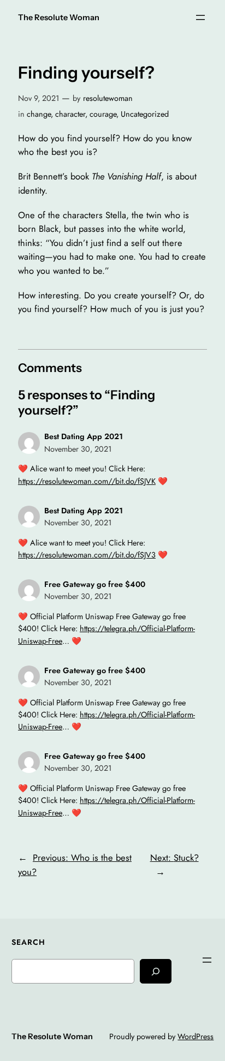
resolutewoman (108, 98)
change (39, 114)
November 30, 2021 (77, 448)
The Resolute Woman (58, 17)
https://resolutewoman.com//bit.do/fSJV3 (87, 554)
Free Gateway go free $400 (94, 584)
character (70, 114)
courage (103, 114)
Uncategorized (145, 114)
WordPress (195, 1036)
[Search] (155, 971)
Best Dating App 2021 (83, 436)
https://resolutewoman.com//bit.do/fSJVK (87, 481)
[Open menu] (200, 17)
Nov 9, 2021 (38, 98)
